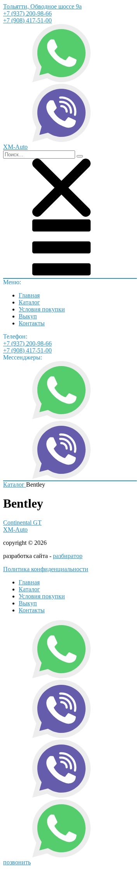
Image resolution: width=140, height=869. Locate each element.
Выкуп (28, 316)
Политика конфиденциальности (45, 569)
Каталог (29, 302)
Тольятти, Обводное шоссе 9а (42, 6)
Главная (29, 295)
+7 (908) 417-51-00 (27, 20)
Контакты (32, 323)
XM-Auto (15, 529)
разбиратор (67, 556)
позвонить (17, 862)
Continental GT (22, 522)
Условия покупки (42, 309)
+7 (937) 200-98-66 (27, 13)
